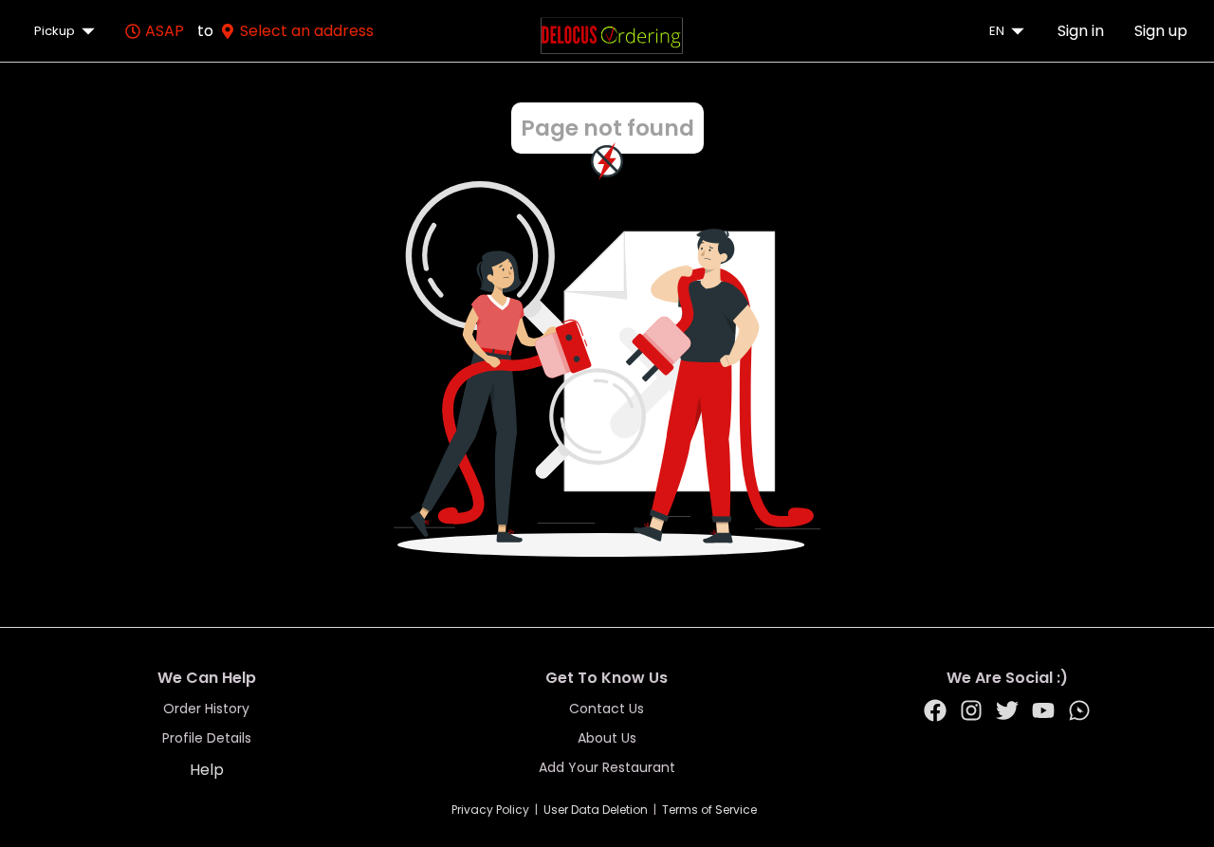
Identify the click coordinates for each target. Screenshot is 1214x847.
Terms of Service (709, 809)
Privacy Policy (490, 809)
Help (207, 770)
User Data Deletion (595, 809)
